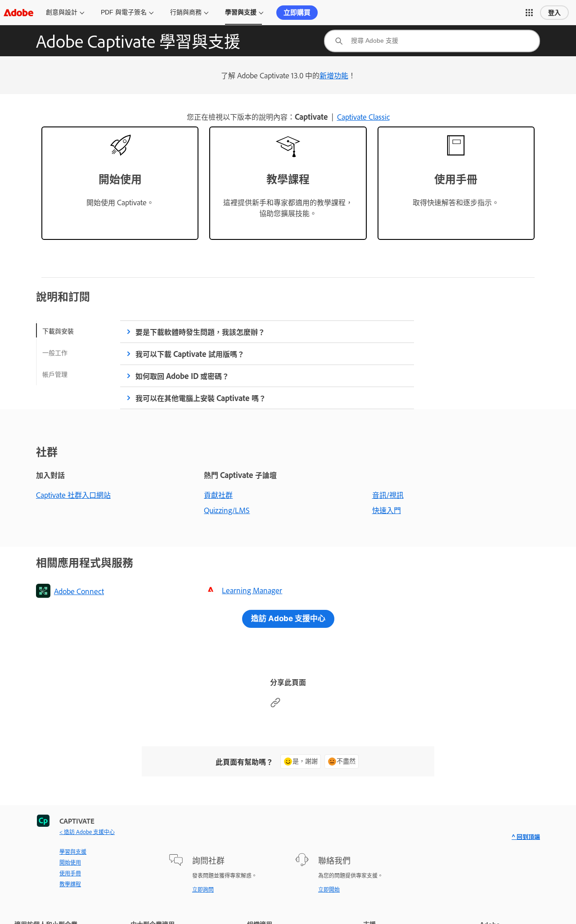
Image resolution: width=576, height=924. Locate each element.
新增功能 (334, 75)
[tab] (58, 330)
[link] (119, 183)
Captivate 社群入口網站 (73, 494)
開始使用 (70, 862)
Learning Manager (252, 590)
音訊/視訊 (388, 494)
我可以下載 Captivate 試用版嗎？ (189, 353)
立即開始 (329, 889)
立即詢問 (203, 889)
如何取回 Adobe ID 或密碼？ (182, 375)
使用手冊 (70, 873)
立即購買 (297, 12)
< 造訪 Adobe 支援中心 (87, 832)
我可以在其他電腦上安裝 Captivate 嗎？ (200, 397)
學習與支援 (240, 12)
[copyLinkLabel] (275, 704)
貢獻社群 (218, 494)
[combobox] (432, 41)
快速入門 (386, 510)
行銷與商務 (186, 12)
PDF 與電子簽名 (124, 12)
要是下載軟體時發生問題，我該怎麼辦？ (200, 331)
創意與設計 (61, 12)
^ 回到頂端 (526, 836)
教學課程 (70, 884)
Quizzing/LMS (227, 510)
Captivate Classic (363, 116)
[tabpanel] (267, 364)
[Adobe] (18, 12)
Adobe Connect (79, 591)
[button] (529, 12)
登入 (554, 12)
